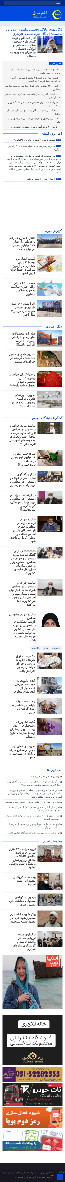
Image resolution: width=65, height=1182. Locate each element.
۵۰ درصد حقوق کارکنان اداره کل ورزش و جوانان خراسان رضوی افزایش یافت (24, 664)
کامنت (35, 648)
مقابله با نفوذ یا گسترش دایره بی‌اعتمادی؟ (37, 140)
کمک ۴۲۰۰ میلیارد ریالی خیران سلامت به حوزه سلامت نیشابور (32, 88)
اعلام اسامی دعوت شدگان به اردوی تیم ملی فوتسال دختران (33, 112)
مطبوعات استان (52, 841)
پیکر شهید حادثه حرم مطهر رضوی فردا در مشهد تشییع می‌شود (23, 918)
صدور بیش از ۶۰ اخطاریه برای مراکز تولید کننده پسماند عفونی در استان (33, 817)
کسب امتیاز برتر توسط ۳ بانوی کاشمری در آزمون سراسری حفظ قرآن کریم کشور (35, 79)
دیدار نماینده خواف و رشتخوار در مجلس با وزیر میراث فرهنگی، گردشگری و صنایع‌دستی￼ (23, 502)
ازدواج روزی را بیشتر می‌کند (43, 179)
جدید (45, 648)
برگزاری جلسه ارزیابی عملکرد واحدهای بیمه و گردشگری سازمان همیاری (24, 942)
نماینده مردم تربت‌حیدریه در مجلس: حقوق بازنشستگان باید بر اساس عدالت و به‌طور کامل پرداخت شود (23, 530)
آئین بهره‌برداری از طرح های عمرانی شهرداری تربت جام (34, 120)
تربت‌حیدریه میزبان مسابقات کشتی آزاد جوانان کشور (34, 832)
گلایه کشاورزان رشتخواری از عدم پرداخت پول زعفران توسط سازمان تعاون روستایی (22, 729)
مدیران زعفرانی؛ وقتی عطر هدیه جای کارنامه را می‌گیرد (34, 148)
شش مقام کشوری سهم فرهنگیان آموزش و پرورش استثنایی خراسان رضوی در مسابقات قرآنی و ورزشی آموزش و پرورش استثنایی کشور (35, 793)
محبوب (56, 648)
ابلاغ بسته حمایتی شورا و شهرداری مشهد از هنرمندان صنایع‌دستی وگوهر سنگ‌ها (34, 826)
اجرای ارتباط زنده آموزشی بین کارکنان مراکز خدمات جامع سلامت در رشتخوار (34, 809)
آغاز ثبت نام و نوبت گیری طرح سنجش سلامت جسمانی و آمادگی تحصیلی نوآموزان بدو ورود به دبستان (23, 47)
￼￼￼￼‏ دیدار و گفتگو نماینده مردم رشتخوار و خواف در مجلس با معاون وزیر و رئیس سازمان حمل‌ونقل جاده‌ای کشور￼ (23, 562)
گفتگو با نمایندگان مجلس (47, 418)
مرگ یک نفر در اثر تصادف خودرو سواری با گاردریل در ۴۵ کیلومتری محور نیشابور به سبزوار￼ (33, 783)
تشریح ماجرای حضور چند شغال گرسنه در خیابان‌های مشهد (22, 358)
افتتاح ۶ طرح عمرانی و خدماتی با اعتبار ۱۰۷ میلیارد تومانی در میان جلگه (34, 71)
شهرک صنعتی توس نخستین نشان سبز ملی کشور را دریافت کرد (34, 104)
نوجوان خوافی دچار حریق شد (45, 776)
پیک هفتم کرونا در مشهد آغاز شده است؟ (25, 880)
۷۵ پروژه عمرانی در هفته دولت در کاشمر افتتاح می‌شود (32, 802)
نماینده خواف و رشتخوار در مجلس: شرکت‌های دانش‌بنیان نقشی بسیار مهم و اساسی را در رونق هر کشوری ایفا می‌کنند (22, 593)
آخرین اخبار (55, 63)
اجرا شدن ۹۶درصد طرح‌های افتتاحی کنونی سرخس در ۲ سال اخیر (33, 96)
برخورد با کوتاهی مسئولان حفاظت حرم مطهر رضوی (22, 901)
